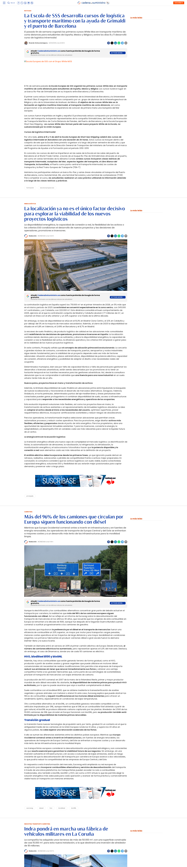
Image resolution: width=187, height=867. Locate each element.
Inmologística (30, 204)
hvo (51, 808)
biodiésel (61, 808)
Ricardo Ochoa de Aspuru (38, 43)
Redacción (33, 236)
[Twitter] (112, 43)
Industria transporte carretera (37, 824)
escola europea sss (47, 188)
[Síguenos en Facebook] (18, 3)
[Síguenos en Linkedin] (25, 3)
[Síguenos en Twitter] (22, 3)
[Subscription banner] (75, 489)
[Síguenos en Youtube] (28, 3)
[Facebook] (108, 43)
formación (30, 188)
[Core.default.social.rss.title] (32, 3)
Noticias (27, 11)
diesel (41, 808)
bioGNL (73, 808)
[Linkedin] (115, 43)
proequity (30, 496)
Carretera (28, 512)
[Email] (125, 43)
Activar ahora (117, 53)
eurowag (30, 808)
